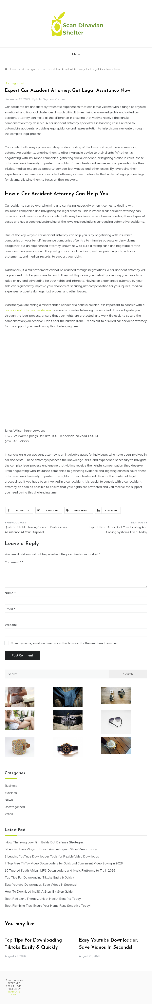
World (9, 814)
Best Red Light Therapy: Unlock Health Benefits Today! (43, 899)
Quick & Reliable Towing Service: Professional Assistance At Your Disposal (36, 529)
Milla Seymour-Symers (51, 99)
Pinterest (81, 510)
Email (10, 609)
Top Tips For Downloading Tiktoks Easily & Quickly (39, 877)
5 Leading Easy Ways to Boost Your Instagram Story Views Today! (51, 849)
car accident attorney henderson (28, 310)
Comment (13, 562)
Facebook (22, 510)
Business (11, 786)
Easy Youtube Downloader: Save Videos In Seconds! (41, 884)
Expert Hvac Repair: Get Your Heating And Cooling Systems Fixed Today (118, 529)
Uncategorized (14, 83)
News (9, 800)
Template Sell (14, 993)
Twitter (52, 510)
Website (11, 625)
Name (10, 593)
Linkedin (111, 510)
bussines (11, 793)
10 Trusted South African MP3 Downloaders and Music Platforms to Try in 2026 (60, 870)
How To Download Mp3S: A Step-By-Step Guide (39, 891)
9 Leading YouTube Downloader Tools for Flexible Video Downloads (52, 856)
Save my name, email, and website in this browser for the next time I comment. (65, 643)
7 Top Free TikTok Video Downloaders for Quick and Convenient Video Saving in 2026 (64, 863)
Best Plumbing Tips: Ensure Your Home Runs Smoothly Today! (47, 905)
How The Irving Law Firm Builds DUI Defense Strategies (44, 842)
